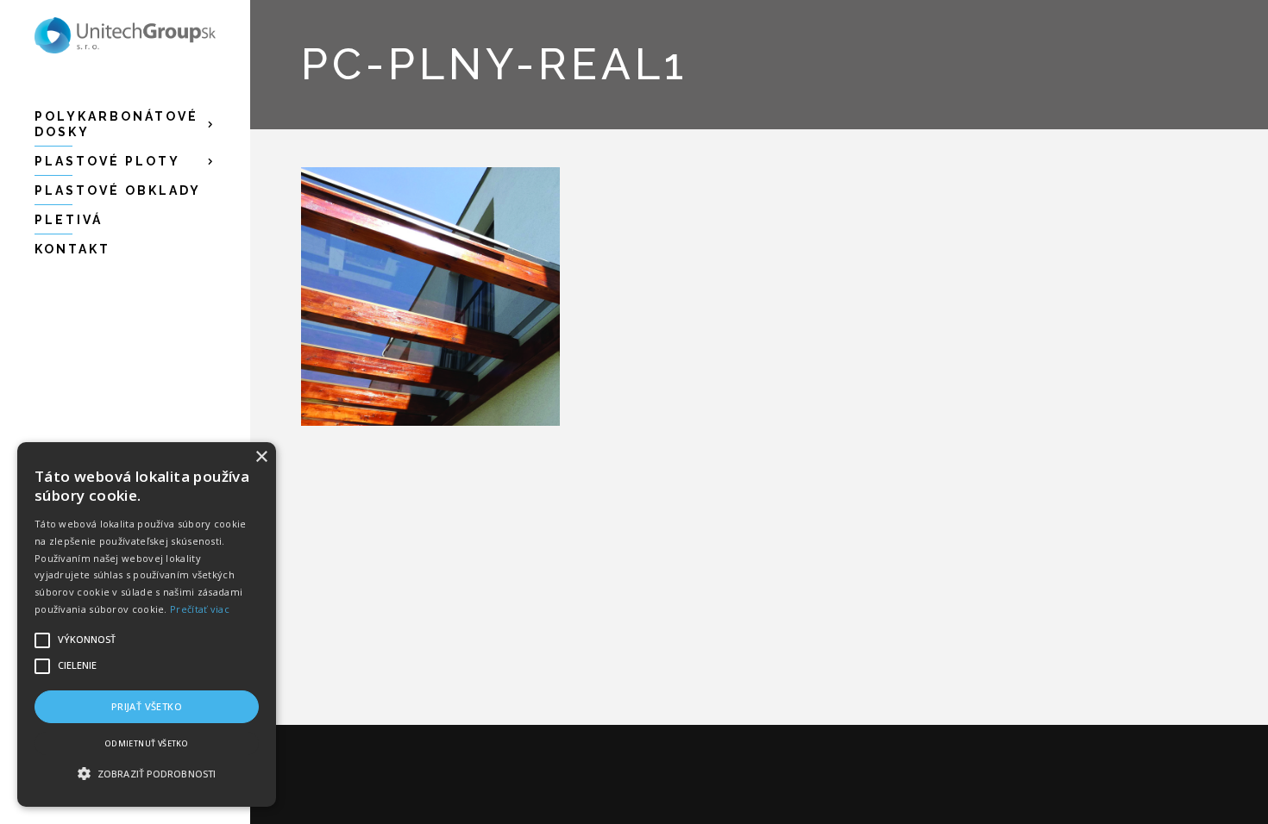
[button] (147, 774)
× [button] (260, 457)
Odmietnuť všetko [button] (146, 743)
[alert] (146, 624)
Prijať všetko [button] (146, 706)
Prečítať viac (199, 608)
